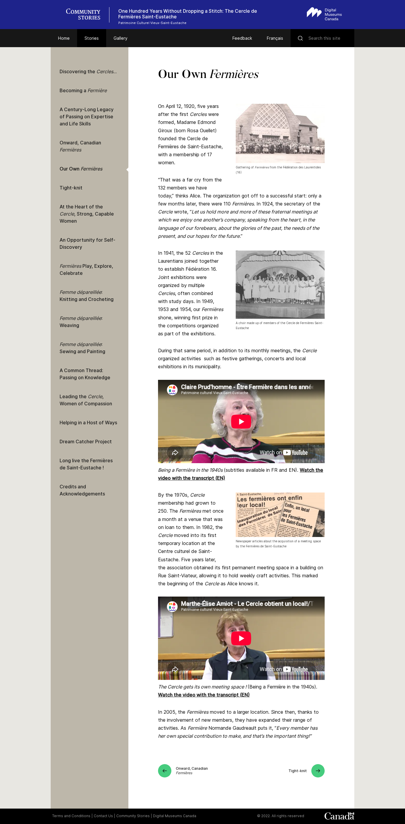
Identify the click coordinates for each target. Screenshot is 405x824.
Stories (91, 38)
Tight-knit (71, 188)
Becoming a (83, 90)
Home (64, 38)
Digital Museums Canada (174, 816)
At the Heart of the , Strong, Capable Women (87, 214)
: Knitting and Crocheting (87, 295)
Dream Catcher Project (86, 441)
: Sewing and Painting (82, 347)
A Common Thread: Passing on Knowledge (85, 373)
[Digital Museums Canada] (324, 13)
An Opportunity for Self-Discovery (87, 243)
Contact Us (103, 816)
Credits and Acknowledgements (82, 490)
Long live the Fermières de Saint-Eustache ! (86, 464)
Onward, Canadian (80, 146)
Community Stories (133, 816)
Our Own (81, 169)
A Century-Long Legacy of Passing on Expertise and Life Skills (87, 116)
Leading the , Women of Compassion (86, 400)
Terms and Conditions (71, 816)
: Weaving (81, 321)
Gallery (120, 38)
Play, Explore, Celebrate (86, 269)
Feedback (242, 38)
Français (275, 38)
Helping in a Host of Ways (88, 422)
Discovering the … (88, 71)
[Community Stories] (86, 15)
